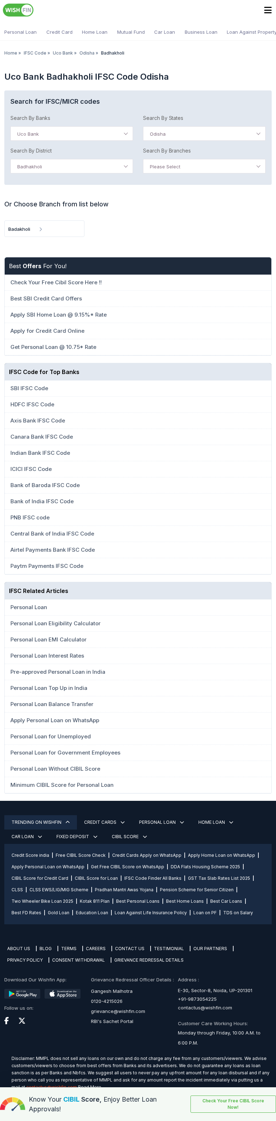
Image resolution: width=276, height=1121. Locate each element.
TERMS (69, 948)
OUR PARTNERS (210, 948)
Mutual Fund (131, 32)
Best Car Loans (226, 901)
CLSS (17, 889)
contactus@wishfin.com (205, 1007)
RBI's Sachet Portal (112, 1021)
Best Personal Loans (138, 901)
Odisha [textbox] (158, 134)
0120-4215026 (107, 1001)
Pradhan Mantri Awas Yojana (124, 889)
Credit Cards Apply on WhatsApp (146, 855)
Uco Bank (63, 53)
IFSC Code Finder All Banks (152, 878)
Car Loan (164, 32)
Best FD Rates (26, 912)
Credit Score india (30, 855)
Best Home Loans (185, 901)
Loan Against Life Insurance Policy (151, 912)
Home (10, 53)
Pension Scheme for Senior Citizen (197, 889)
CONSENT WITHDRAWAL (78, 960)
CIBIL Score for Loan (96, 878)
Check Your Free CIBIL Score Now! (233, 1104)
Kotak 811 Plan (95, 901)
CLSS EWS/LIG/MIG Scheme (58, 889)
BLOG (46, 948)
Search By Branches (167, 151)
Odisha (87, 53)
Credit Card (59, 32)
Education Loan (92, 912)
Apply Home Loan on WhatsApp (221, 855)
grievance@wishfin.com (118, 1011)
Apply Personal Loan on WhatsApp (48, 866)
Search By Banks (30, 118)
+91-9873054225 (197, 999)
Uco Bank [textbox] (28, 134)
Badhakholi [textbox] (29, 166)
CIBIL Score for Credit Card (40, 878)
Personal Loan (20, 32)
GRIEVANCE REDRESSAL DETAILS (149, 960)
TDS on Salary (238, 912)
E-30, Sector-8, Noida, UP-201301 (215, 990)
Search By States (163, 118)
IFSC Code (35, 53)
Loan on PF (205, 912)
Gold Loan (58, 912)
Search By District (31, 151)
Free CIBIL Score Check (81, 855)
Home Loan (94, 32)
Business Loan (201, 32)
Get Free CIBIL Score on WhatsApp (127, 866)
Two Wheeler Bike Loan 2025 (42, 901)
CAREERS (96, 948)
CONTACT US (129, 948)
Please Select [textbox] (165, 166)
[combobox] (71, 133)
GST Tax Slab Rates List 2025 (219, 878)
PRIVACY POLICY (25, 960)
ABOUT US (18, 948)
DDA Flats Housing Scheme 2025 (205, 866)
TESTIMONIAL (169, 948)
